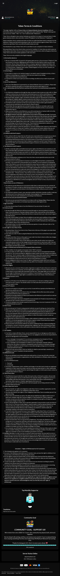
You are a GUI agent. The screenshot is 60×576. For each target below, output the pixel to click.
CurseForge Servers (23, 382)
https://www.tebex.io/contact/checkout (16, 77)
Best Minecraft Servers (14, 384)
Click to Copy (7, 18)
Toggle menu (3, 3)
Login (56, 3)
